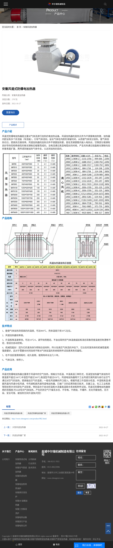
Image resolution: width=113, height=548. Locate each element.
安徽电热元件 (21, 526)
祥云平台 (96, 539)
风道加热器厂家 (19, 435)
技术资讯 (32, 468)
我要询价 (10, 112)
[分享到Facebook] (109, 407)
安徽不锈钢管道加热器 (39, 539)
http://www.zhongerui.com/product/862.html (29, 419)
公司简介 (6, 459)
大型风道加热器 (19, 427)
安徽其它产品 (21, 521)
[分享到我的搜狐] (102, 407)
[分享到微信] (96, 407)
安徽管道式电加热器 (21, 539)
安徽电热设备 (21, 517)
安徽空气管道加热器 (58, 539)
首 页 (19, 27)
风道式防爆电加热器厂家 (37, 413)
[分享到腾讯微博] (106, 407)
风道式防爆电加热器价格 (13, 413)
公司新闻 (32, 459)
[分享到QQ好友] (99, 407)
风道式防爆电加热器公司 (60, 413)
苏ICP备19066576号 (69, 536)
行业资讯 (32, 463)
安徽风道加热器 (30, 27)
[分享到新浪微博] (93, 407)
